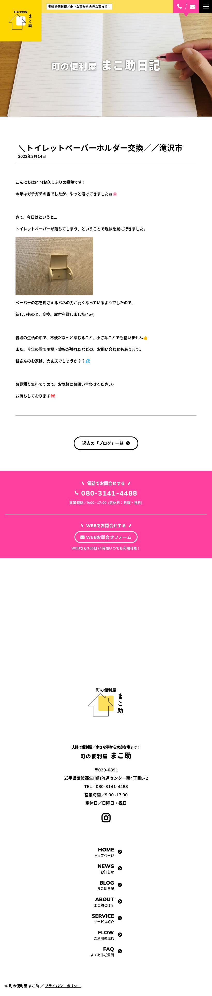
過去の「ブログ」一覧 (103, 443)
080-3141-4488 (109, 493)
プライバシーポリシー (63, 986)
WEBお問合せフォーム (109, 537)
